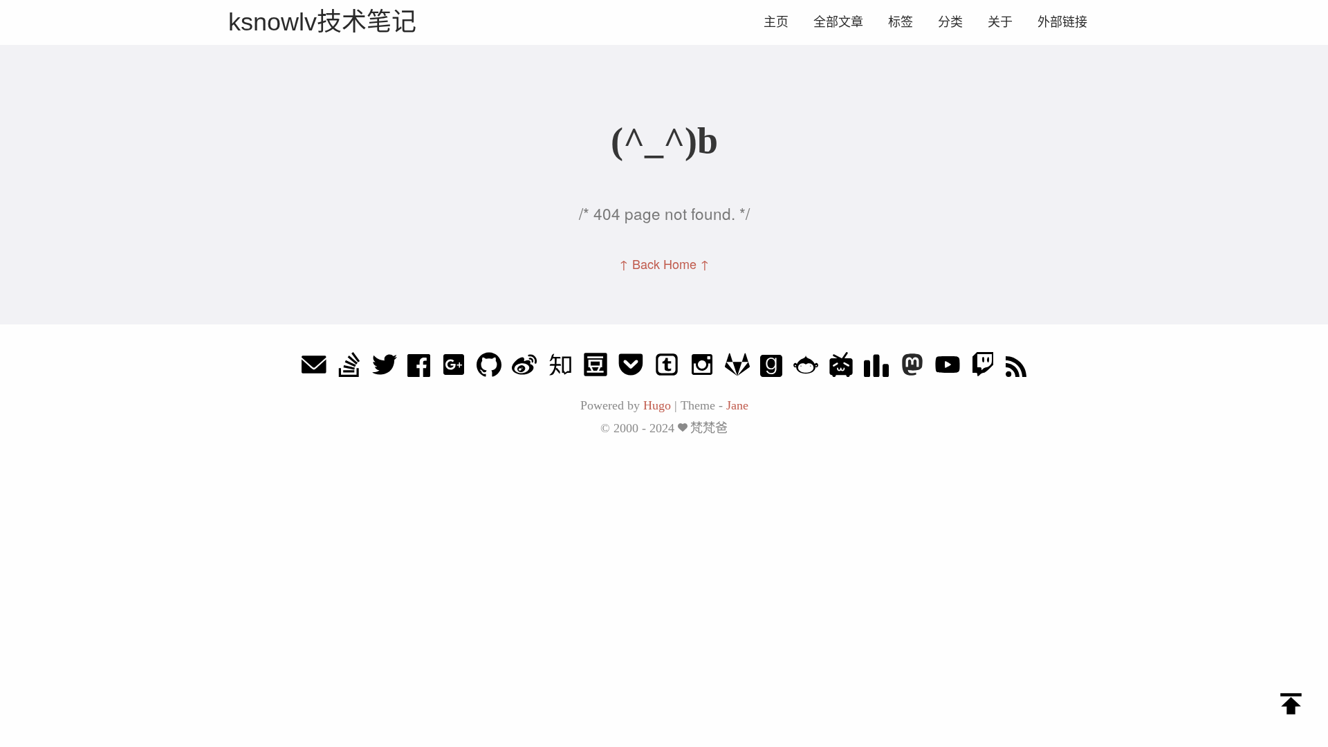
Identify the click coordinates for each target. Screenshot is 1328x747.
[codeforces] (876, 368)
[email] (314, 368)
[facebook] (418, 368)
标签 (900, 22)
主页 (776, 22)
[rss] (1016, 368)
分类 (950, 22)
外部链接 (1062, 22)
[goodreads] (771, 368)
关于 (1000, 22)
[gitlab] (737, 368)
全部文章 (838, 22)
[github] (489, 368)
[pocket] (630, 368)
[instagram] (702, 368)
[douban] (595, 368)
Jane (737, 405)
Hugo (657, 405)
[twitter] (384, 368)
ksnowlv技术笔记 (322, 22)
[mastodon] (912, 368)
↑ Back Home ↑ (664, 264)
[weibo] (524, 368)
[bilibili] (841, 368)
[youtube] (947, 368)
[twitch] (982, 368)
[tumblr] (666, 368)
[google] (453, 368)
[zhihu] (560, 368)
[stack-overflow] (349, 368)
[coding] (805, 368)
